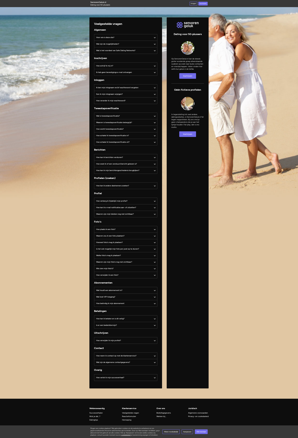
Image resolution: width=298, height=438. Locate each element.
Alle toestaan (201, 432)
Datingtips (93, 420)
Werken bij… (161, 416)
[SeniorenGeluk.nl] (188, 25)
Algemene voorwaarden (198, 413)
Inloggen (193, 3)
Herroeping (126, 420)
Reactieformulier (129, 416)
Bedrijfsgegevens (163, 413)
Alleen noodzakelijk (171, 432)
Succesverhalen (96, 413)
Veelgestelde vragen (130, 413)
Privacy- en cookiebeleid (198, 416)
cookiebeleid (125, 435)
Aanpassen (187, 432)
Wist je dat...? (94, 416)
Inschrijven (203, 3)
